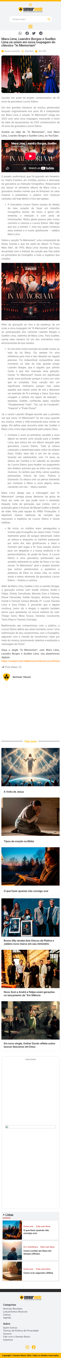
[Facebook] (33, 1347)
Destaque (8, 51)
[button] (20, 33)
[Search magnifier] (49, 19)
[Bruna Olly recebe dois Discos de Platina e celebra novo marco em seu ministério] (30, 917)
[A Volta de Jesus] (30, 767)
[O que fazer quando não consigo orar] (30, 866)
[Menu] (30, 26)
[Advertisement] (30, 710)
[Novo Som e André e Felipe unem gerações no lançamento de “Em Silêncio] (30, 969)
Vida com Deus (43, 1226)
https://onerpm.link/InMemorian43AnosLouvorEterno (30, 661)
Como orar (28, 1226)
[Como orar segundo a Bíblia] (12, 1271)
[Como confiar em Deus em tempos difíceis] (12, 1250)
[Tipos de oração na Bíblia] (30, 817)
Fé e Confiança (30, 1247)
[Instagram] (30, 5)
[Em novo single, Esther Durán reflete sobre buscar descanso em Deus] (30, 1020)
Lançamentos (15, 51)
